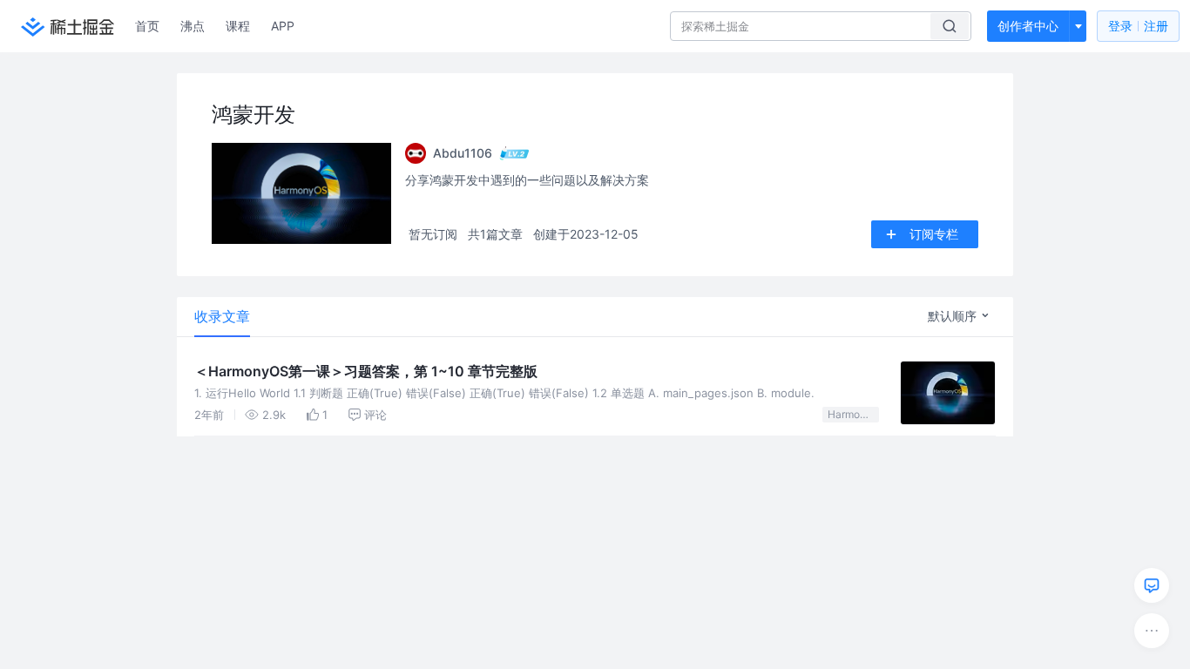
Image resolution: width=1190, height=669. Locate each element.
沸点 (192, 25)
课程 (238, 25)
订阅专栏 (933, 233)
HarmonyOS (853, 414)
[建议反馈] (1151, 585)
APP (282, 25)
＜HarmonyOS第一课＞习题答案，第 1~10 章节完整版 (366, 371)
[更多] (1151, 630)
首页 (147, 25)
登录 (1138, 25)
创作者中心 (1027, 25)
